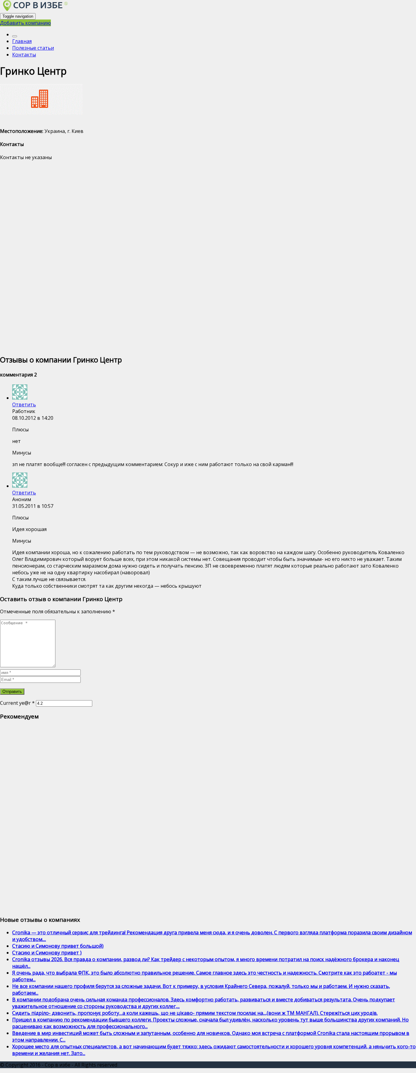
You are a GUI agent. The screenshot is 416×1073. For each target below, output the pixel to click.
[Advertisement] (182, 257)
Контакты (24, 54)
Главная (22, 41)
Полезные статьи (33, 48)
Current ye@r (17, 703)
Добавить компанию (25, 23)
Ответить (24, 404)
